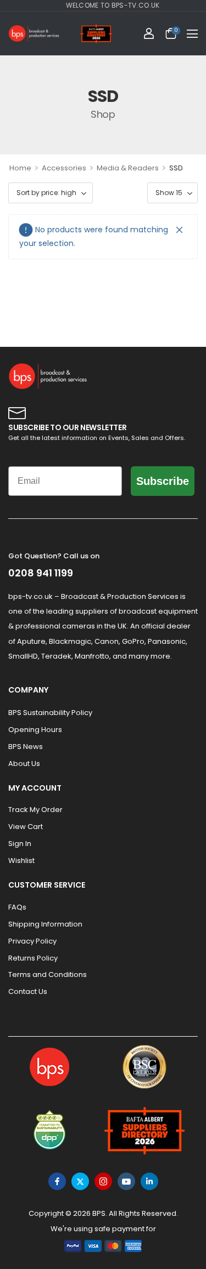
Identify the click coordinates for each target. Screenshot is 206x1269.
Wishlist (21, 860)
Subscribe (162, 481)
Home (20, 168)
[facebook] (57, 1181)
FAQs (17, 907)
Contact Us (27, 991)
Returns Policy (33, 958)
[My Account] (148, 33)
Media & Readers (128, 168)
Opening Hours (35, 729)
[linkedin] (149, 1181)
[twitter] (80, 1181)
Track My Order (35, 809)
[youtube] (126, 1181)
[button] (192, 33)
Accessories (64, 168)
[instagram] (103, 1181)
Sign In (19, 843)
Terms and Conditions (47, 974)
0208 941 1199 (40, 573)
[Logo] (34, 33)
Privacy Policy (32, 941)
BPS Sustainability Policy (50, 712)
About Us (24, 763)
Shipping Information (45, 924)
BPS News (25, 746)
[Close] (179, 230)
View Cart (25, 826)
